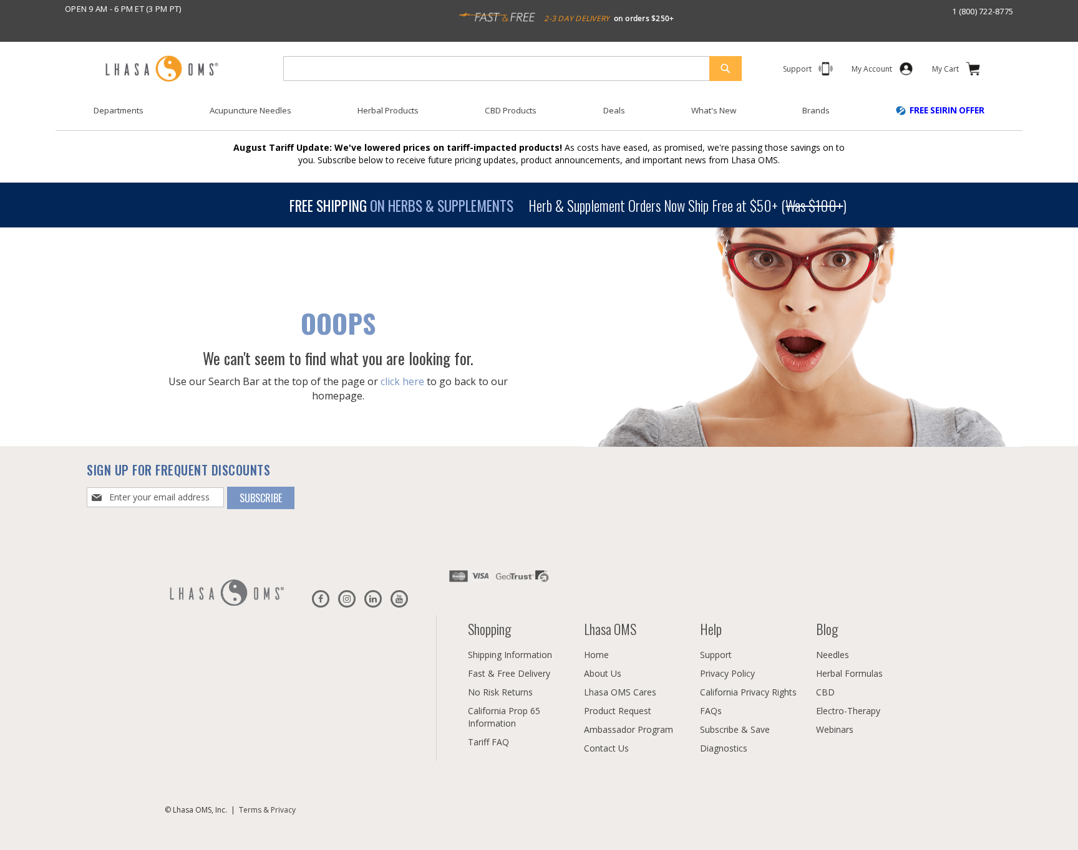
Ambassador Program (628, 729)
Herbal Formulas (849, 673)
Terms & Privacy (267, 810)
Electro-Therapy (848, 711)
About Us (602, 673)
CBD (825, 692)
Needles (832, 655)
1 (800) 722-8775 (982, 11)
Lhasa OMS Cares (620, 692)
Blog (827, 629)
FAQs (711, 711)
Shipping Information (510, 655)
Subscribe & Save (735, 729)
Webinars (834, 729)
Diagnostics (723, 748)
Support (716, 655)
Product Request (617, 711)
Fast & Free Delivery (509, 673)
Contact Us (606, 748)
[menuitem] (119, 111)
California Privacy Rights (748, 692)
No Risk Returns (500, 692)
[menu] (539, 115)
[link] (872, 71)
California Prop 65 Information (504, 717)
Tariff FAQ (488, 742)
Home (596, 655)
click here (402, 381)
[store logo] (161, 69)
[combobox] (512, 68)
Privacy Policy (727, 673)
